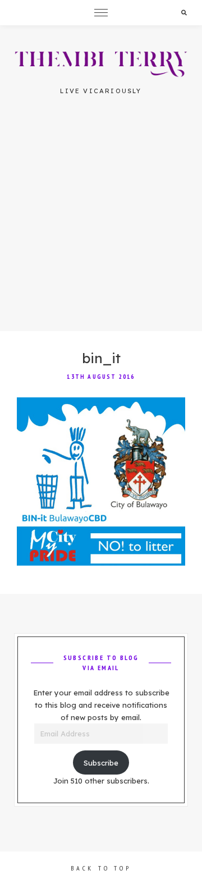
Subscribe (101, 762)
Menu (101, 12)
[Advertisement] (101, 224)
